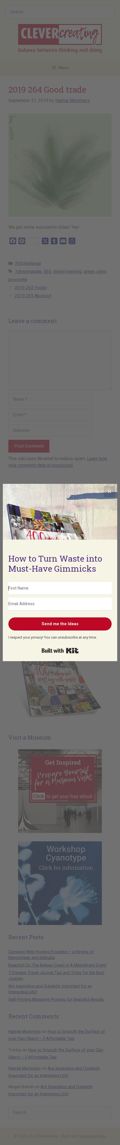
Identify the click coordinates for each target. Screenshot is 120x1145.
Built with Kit (60, 651)
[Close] (109, 491)
